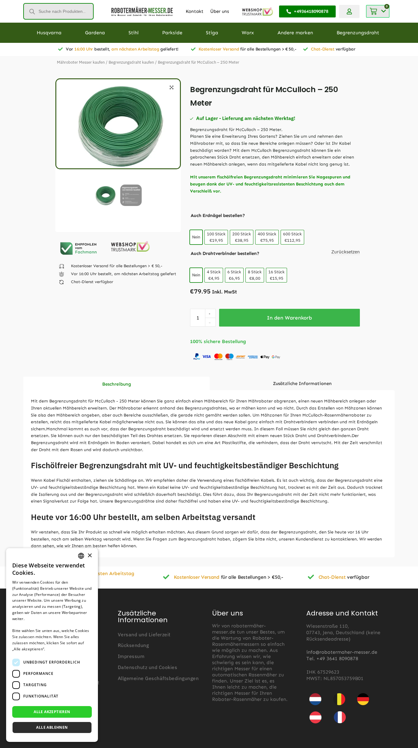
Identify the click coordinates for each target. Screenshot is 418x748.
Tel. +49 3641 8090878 (332, 658)
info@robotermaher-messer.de (341, 652)
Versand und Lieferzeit (144, 635)
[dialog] (52, 645)
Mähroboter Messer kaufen (81, 62)
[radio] (196, 237)
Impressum (131, 656)
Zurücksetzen (345, 252)
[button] (172, 87)
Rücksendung (133, 645)
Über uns (219, 11)
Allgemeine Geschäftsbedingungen (158, 678)
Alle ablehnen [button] (52, 727)
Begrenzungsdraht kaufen (131, 62)
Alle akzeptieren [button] (52, 711)
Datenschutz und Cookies (147, 667)
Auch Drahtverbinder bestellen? (225, 253)
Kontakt (194, 11)
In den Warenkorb (289, 318)
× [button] (89, 555)
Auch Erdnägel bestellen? (218, 215)
